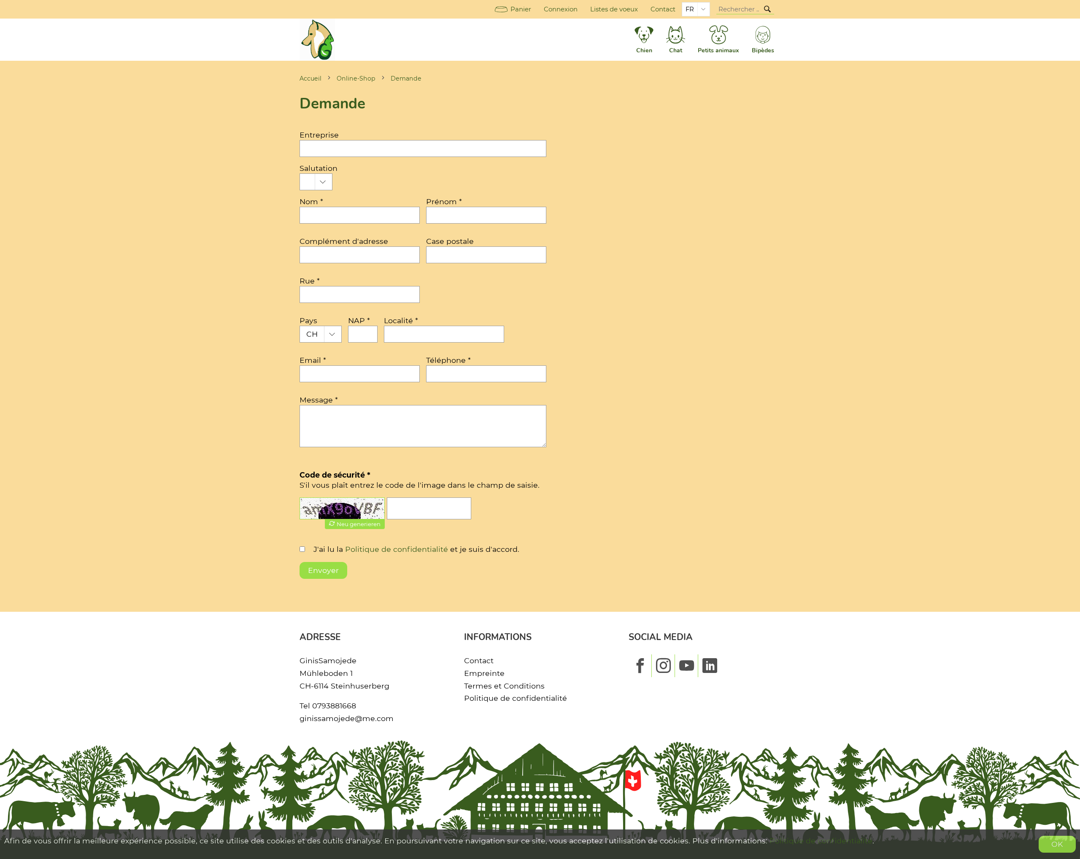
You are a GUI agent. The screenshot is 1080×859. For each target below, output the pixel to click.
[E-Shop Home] (317, 40)
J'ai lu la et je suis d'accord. (416, 549)
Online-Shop (356, 78)
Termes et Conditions (504, 685)
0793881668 (334, 705)
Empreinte (484, 673)
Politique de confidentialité (396, 549)
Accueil (310, 78)
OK (1057, 844)
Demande (406, 78)
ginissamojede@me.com (347, 718)
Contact (663, 9)
